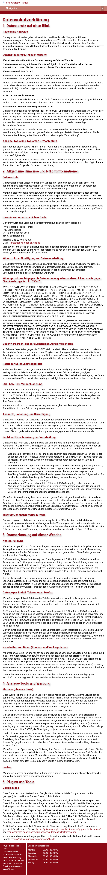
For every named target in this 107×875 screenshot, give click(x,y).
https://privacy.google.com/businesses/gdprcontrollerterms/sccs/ (42, 832)
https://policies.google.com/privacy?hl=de (33, 839)
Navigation (54, 8)
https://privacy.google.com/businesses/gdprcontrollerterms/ (68, 829)
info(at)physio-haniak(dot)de (25, 242)
